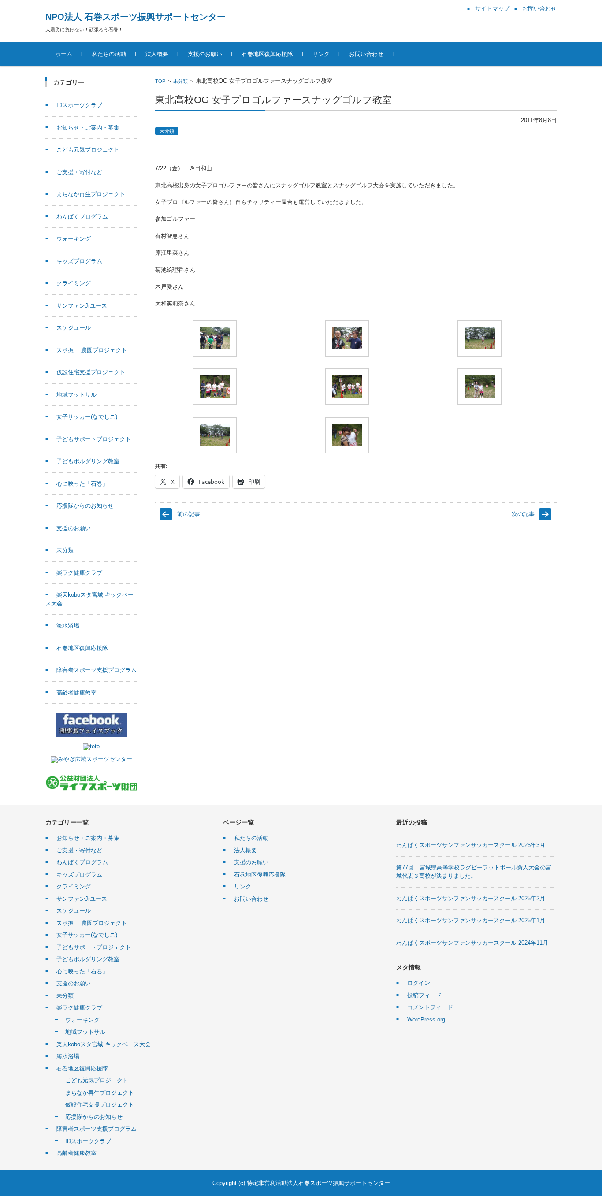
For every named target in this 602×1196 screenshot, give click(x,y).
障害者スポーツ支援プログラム (96, 670)
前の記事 (188, 514)
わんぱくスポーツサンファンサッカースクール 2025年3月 (470, 845)
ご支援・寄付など (79, 172)
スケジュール (73, 327)
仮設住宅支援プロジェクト (90, 372)
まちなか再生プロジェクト (90, 194)
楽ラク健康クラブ (79, 572)
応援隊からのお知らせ (85, 505)
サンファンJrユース (81, 305)
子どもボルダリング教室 (87, 461)
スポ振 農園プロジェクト (91, 350)
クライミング (73, 283)
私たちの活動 (109, 54)
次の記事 (523, 514)
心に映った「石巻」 (82, 483)
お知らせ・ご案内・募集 (87, 127)
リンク (321, 54)
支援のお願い (205, 54)
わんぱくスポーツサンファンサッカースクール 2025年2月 (470, 898)
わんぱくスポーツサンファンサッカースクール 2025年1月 (470, 920)
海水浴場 (67, 625)
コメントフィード (430, 1007)
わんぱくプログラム (82, 216)
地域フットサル (76, 394)
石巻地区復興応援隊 (267, 54)
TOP (160, 81)
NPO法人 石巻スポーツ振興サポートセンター (135, 17)
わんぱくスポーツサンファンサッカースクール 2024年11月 (472, 943)
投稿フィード (424, 995)
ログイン (418, 983)
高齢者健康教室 (76, 692)
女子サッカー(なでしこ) (86, 416)
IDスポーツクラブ (79, 105)
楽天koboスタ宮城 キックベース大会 (103, 1044)
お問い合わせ (366, 54)
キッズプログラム (79, 261)
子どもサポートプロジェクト (93, 439)
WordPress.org (426, 1019)
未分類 (180, 81)
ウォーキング (73, 238)
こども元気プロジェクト (87, 149)
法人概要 (156, 54)
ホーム (63, 54)
